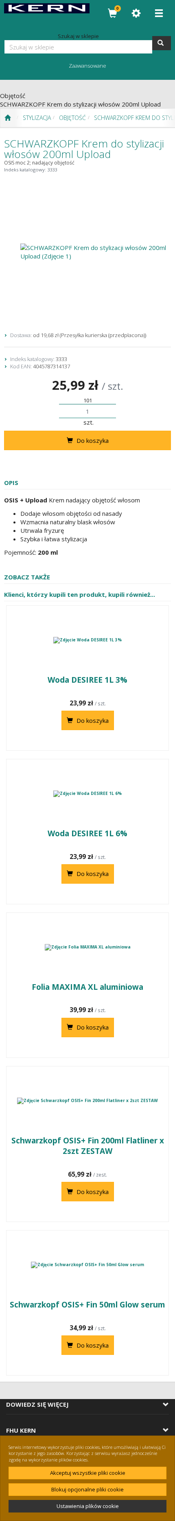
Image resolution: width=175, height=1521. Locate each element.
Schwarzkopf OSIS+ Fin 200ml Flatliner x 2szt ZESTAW (87, 1146)
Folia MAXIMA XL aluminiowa (87, 987)
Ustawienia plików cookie (88, 1506)
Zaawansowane (87, 65)
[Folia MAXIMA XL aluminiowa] (87, 947)
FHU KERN (21, 1430)
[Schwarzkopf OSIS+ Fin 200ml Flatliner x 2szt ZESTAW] (87, 1100)
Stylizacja (37, 118)
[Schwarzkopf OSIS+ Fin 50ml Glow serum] (87, 1265)
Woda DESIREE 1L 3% (87, 680)
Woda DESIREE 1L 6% (87, 833)
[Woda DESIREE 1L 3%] (87, 640)
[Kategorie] (159, 13)
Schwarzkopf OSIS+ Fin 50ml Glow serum (87, 1304)
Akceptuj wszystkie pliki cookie (87, 1472)
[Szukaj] (161, 43)
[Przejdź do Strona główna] (7, 118)
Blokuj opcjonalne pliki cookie (87, 1489)
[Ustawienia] (136, 13)
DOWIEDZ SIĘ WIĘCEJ (37, 1404)
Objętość (72, 118)
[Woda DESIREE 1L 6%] (87, 793)
